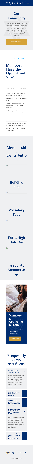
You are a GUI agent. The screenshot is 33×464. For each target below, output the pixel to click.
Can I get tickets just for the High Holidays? (14, 393)
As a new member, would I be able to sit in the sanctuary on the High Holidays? (14, 436)
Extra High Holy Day (16, 240)
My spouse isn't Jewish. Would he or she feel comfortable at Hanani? (14, 403)
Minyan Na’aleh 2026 (16, 458)
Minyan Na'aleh (14, 2)
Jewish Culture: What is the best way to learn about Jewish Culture (14, 411)
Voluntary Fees (16, 212)
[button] (16, 371)
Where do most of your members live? (13, 371)
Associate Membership (16, 269)
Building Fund (16, 184)
